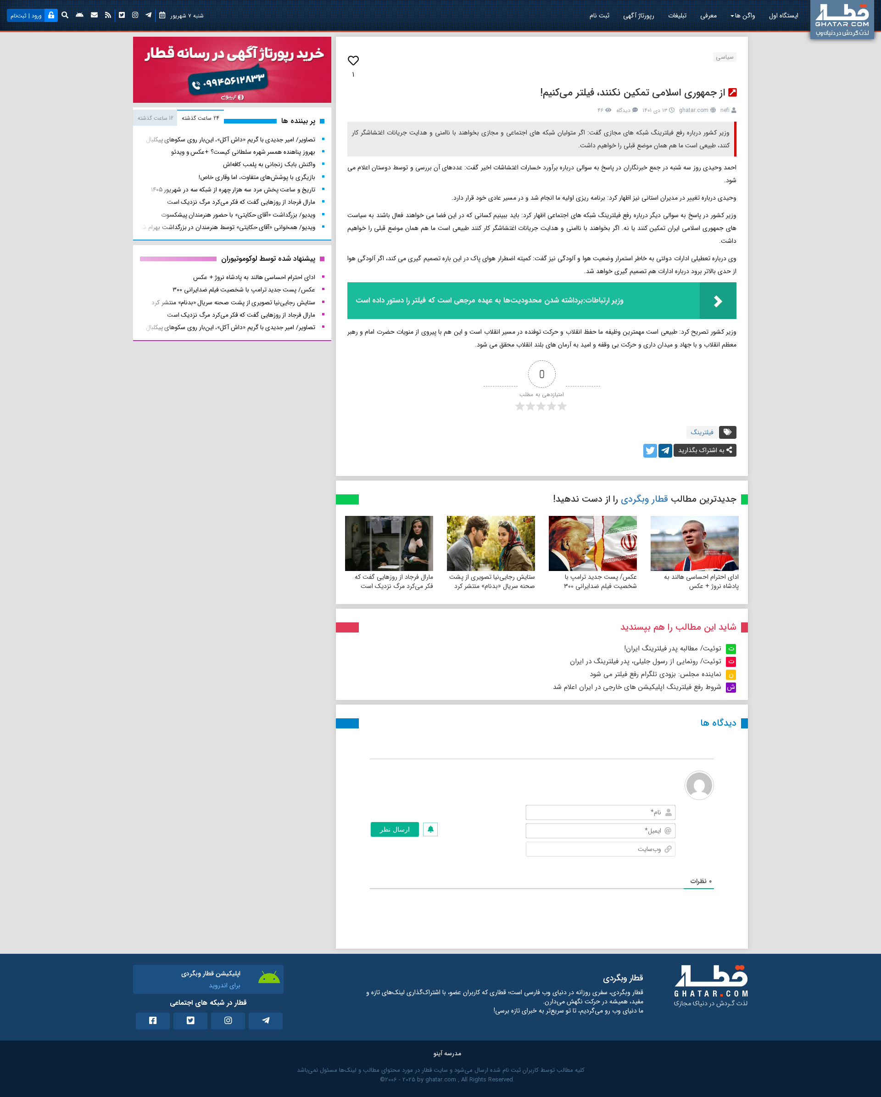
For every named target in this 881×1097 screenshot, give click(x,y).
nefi (725, 110)
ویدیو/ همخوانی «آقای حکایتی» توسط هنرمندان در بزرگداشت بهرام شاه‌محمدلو (217, 227)
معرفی (708, 16)
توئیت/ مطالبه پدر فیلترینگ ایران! (672, 648)
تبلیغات (677, 16)
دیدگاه (623, 110)
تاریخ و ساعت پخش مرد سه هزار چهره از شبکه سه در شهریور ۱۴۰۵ (233, 190)
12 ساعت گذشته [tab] (155, 118)
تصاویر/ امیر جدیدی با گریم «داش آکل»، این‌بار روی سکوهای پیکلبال (230, 140)
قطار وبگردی (644, 499)
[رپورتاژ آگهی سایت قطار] (232, 72)
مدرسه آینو (447, 1053)
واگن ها (745, 16)
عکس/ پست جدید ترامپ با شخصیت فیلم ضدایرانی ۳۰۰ (600, 581)
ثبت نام (599, 16)
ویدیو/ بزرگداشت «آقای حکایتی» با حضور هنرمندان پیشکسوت (238, 215)
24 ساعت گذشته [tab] (200, 118)
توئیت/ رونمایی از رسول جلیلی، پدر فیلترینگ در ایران (645, 661)
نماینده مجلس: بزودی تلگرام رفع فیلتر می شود (655, 674)
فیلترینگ (702, 432)
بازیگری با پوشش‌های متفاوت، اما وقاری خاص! (257, 177)
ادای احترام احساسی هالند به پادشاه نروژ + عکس (701, 581)
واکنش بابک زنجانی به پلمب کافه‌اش (269, 164)
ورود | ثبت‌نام (26, 15)
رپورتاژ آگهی (638, 16)
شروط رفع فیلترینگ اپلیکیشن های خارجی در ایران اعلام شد (637, 687)
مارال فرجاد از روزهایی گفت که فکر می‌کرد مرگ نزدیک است (394, 581)
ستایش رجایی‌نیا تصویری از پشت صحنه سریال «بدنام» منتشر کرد (492, 581)
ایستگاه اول (783, 16)
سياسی (725, 57)
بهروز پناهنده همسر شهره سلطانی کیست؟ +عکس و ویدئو (243, 152)
